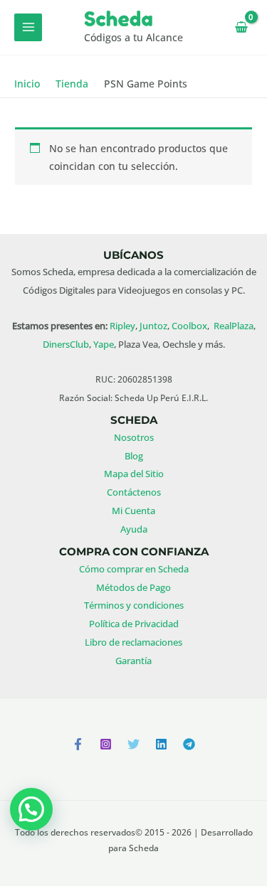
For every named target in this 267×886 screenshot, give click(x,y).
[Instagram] (105, 744)
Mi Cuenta (133, 510)
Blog (134, 455)
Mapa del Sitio (134, 473)
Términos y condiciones (134, 605)
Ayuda (133, 529)
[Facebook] (78, 744)
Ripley (122, 325)
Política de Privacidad (134, 623)
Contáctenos (134, 492)
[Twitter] (133, 744)
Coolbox (189, 325)
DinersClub (66, 344)
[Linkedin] (161, 744)
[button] (31, 809)
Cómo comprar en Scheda (134, 568)
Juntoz (153, 325)
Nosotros (134, 437)
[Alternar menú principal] (28, 27)
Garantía (133, 660)
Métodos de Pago (133, 587)
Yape (103, 344)
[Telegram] (189, 744)
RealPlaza (233, 325)
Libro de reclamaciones (133, 642)
